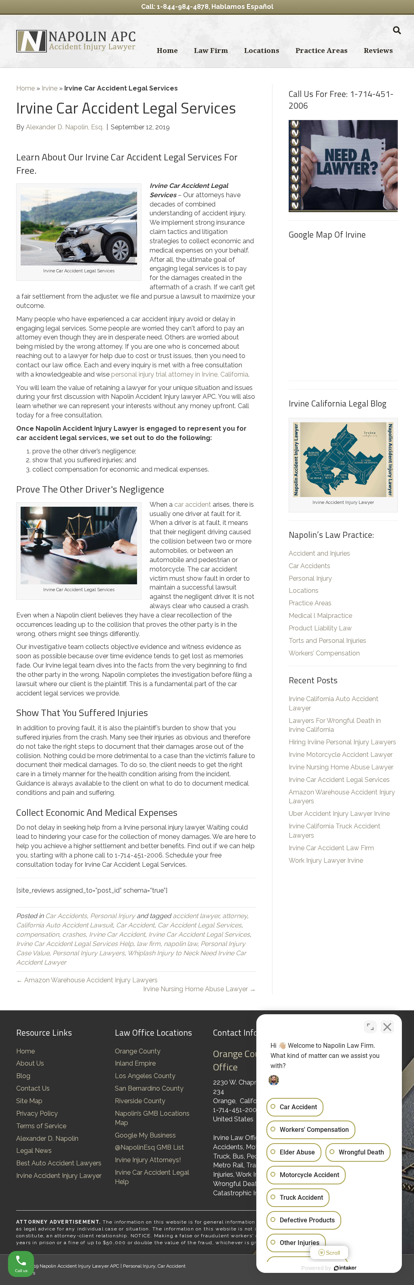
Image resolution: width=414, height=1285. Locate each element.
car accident (192, 504)
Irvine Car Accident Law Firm (331, 848)
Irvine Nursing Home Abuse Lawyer (341, 767)
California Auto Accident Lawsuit (64, 925)
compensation (37, 934)
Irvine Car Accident (117, 934)
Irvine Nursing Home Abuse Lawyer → (199, 989)
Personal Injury (112, 916)
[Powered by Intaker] (345, 1268)
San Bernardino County (149, 1088)
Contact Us (33, 1088)
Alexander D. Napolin (47, 1138)
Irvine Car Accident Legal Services (199, 934)
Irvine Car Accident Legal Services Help (74, 944)
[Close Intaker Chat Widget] (387, 1026)
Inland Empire (135, 1063)
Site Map (29, 1101)
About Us (30, 1063)
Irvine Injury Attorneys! (148, 1160)
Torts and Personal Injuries (327, 641)
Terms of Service (41, 1126)
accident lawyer (196, 916)
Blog (23, 1076)
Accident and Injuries (319, 553)
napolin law (180, 944)
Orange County (138, 1051)
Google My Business (145, 1135)
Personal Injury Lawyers (89, 953)
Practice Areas (322, 50)
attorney (234, 916)
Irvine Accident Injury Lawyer (58, 1176)
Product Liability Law (320, 628)
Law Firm (211, 50)
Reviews (378, 50)
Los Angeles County (145, 1076)
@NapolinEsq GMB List (149, 1147)
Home (167, 50)
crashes (74, 934)
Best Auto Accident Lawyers (58, 1163)
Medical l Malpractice (320, 615)
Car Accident (135, 925)
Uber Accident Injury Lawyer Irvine (339, 813)
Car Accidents (66, 916)
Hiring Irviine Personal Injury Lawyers (342, 742)
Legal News (34, 1150)
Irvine (49, 88)
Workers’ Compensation (324, 653)
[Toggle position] (370, 1026)
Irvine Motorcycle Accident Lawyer (341, 754)
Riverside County (140, 1101)
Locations (261, 50)
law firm (149, 944)
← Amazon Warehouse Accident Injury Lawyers (87, 980)
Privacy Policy (37, 1113)
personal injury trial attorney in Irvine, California (179, 374)
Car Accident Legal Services (199, 925)
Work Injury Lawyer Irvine (326, 860)
